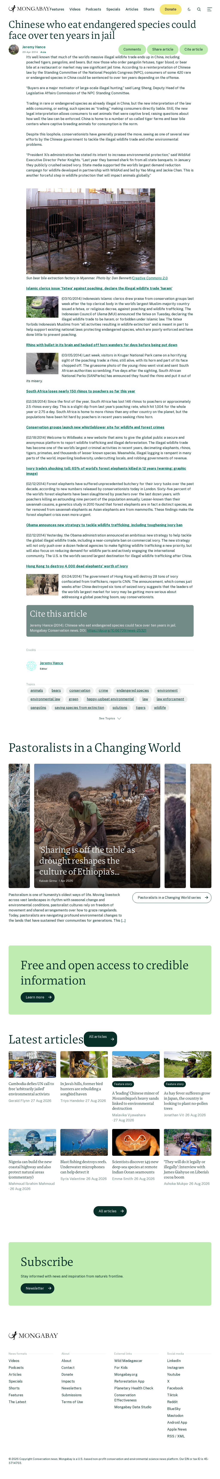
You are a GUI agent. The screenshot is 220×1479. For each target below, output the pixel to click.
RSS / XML (176, 1436)
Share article (162, 49)
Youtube (173, 1374)
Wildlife (160, 708)
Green (73, 699)
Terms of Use (72, 1402)
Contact (68, 1368)
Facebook (175, 1388)
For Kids (121, 1368)
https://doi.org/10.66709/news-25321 (116, 630)
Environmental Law (45, 699)
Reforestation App (129, 1381)
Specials (113, 9)
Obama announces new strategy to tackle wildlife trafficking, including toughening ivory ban (104, 525)
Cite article (194, 49)
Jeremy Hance (34, 47)
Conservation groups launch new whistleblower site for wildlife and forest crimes (95, 427)
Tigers (140, 708)
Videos (75, 9)
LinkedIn (174, 1361)
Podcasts (93, 9)
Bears (56, 690)
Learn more (35, 997)
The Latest (17, 1402)
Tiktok (172, 1395)
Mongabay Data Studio (132, 1407)
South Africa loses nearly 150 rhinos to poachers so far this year (80, 391)
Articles (131, 9)
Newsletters (71, 1388)
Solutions (120, 708)
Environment (167, 690)
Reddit (172, 1402)
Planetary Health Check (133, 1388)
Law (145, 699)
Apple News (177, 1429)
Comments (132, 49)
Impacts (68, 1381)
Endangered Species (133, 690)
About (66, 1361)
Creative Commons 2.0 (149, 278)
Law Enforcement (170, 699)
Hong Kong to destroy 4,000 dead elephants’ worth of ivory (77, 566)
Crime (103, 690)
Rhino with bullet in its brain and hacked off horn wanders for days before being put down (101, 345)
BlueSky (174, 1409)
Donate (170, 9)
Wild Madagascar (128, 1361)
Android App (177, 1422)
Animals (37, 690)
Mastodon (175, 1416)
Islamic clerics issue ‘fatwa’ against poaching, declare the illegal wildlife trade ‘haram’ (99, 288)
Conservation (79, 690)
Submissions (71, 1395)
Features (57, 9)
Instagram (175, 1368)
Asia (43, 52)
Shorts (149, 9)
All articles (98, 1037)
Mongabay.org (126, 1374)
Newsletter (35, 1288)
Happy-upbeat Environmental (110, 699)
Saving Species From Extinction (79, 708)
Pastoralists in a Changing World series (169, 898)
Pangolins (38, 708)
